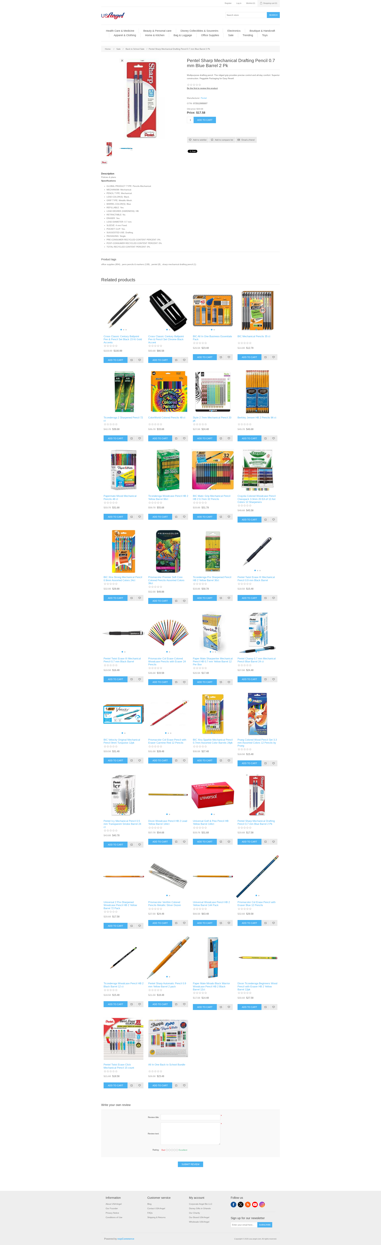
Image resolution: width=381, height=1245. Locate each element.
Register (228, 3)
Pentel (204, 98)
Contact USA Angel (156, 1208)
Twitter (240, 1204)
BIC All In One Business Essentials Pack (212, 338)
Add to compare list (224, 140)
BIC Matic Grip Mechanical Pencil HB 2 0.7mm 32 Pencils (211, 497)
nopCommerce (125, 1239)
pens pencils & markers (133, 264)
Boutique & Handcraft (262, 30)
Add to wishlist (199, 140)
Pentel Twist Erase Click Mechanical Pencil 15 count (119, 1066)
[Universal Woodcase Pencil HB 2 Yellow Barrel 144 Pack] (212, 876)
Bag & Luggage (183, 35)
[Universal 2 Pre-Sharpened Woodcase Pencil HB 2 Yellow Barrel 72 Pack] (123, 876)
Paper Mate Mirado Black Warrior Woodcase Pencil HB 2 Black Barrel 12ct (211, 986)
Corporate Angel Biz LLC (200, 1204)
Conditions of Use (114, 1217)
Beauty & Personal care (157, 30)
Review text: (153, 1133)
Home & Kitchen (154, 35)
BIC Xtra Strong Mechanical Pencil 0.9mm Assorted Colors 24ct (123, 579)
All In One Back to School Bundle (166, 1064)
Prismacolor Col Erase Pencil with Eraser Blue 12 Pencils (256, 904)
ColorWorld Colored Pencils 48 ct (166, 417)
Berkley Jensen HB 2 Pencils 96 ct (257, 417)
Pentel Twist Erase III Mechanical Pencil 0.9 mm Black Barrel (256, 579)
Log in (238, 3)
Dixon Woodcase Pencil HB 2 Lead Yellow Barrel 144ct (167, 822)
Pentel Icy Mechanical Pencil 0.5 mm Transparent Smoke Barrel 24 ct (122, 824)
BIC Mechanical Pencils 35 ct (254, 336)
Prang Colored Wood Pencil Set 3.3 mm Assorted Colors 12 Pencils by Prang (257, 742)
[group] (123, 310)
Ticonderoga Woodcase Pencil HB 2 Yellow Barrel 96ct (168, 497)
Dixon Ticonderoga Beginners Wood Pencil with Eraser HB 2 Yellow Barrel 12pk (257, 986)
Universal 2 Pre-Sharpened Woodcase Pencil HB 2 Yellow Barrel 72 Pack (120, 905)
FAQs (150, 1213)
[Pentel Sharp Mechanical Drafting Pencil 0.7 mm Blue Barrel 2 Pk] (109, 149)
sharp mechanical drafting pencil (177, 264)
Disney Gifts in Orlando (200, 1208)
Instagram (262, 1204)
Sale (231, 35)
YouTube (255, 1204)
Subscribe (265, 1225)
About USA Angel (114, 1204)
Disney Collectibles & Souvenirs (199, 30)
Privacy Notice (112, 1213)
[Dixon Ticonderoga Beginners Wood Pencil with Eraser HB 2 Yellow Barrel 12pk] (257, 957)
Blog (149, 1204)
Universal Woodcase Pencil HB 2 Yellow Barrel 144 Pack (211, 904)
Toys (265, 35)
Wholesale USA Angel (199, 1222)
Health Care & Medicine (120, 30)
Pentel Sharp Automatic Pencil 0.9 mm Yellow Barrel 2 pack (167, 985)
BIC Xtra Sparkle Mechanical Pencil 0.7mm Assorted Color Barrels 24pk (213, 741)
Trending (248, 35)
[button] (121, 329)
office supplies (108, 264)
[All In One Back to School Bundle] (168, 1038)
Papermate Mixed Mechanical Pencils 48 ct (120, 497)
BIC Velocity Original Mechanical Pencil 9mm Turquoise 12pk (122, 741)
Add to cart (204, 120)
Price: (191, 112)
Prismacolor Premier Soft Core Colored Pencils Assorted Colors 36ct (166, 580)
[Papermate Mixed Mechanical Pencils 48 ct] (123, 470)
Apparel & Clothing (125, 35)
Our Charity (194, 1213)
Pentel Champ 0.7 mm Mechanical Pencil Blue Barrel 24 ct (257, 660)
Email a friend (248, 140)
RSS (248, 1204)
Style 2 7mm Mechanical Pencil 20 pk (212, 419)
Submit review (190, 1164)
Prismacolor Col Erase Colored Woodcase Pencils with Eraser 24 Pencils (167, 661)
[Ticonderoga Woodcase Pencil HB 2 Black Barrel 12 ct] (123, 957)
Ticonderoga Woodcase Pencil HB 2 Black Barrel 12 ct (123, 985)
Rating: (156, 1150)
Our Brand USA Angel (199, 1217)
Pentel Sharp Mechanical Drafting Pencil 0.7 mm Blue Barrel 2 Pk (256, 822)
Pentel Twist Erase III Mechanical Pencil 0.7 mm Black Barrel (122, 660)
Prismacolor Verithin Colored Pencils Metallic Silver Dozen (164, 904)
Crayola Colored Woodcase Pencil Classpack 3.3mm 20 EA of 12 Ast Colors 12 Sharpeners (257, 499)
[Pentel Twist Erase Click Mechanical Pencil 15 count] (123, 1038)
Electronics (234, 30)
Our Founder (112, 1208)
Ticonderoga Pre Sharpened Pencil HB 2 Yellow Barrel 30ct (212, 579)
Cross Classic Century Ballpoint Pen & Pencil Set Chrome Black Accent (166, 339)
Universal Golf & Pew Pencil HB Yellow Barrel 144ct (210, 822)
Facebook (233, 1204)
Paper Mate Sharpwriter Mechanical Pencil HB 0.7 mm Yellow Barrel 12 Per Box (213, 661)
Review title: (153, 1117)
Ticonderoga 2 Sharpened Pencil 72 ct (123, 419)
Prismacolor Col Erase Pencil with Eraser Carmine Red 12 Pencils (167, 741)
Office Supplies (210, 35)
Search (273, 15)
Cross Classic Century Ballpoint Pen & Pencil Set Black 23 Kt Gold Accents (123, 339)
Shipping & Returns (156, 1217)
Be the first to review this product (202, 88)
